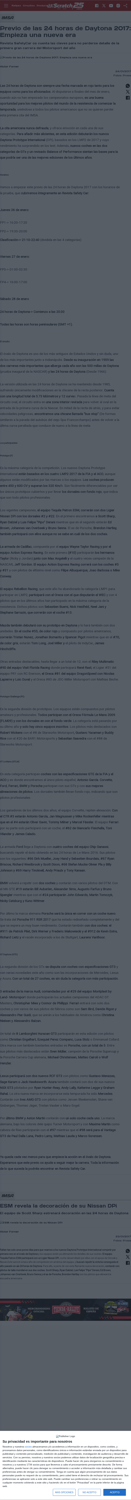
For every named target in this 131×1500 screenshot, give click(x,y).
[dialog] (65, 1465)
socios (28, 1446)
